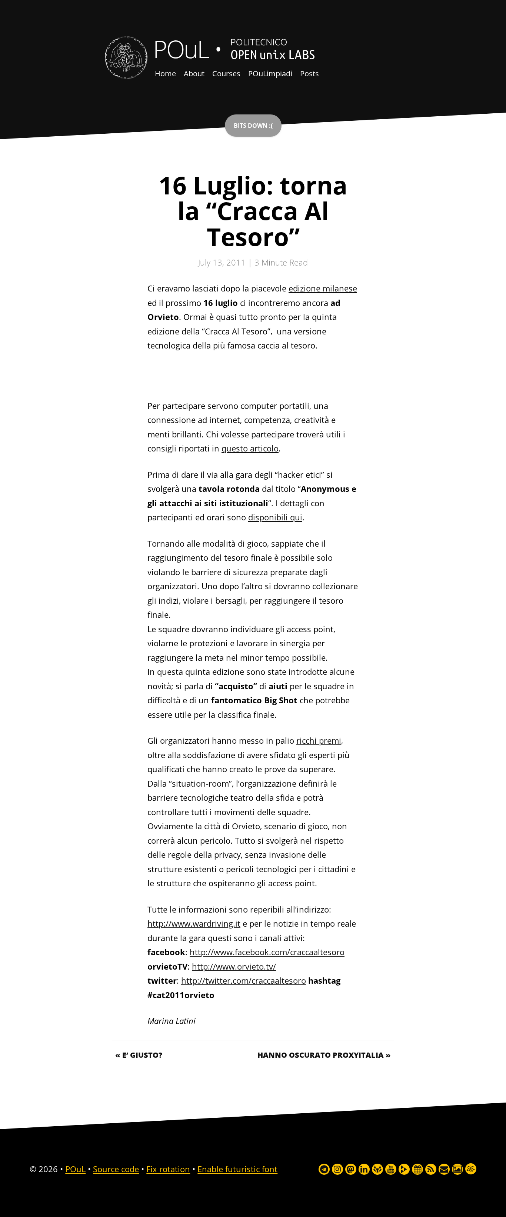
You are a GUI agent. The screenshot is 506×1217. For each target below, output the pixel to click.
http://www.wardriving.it (193, 923)
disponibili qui (275, 517)
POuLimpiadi (270, 74)
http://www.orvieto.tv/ (234, 966)
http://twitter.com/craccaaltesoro (243, 980)
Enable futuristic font (237, 1168)
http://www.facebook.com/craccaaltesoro (267, 951)
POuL (181, 48)
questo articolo (250, 448)
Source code (116, 1168)
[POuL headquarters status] (253, 125)
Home (165, 74)
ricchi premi (318, 740)
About (194, 74)
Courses (226, 74)
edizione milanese (323, 288)
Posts (309, 74)
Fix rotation (168, 1168)
